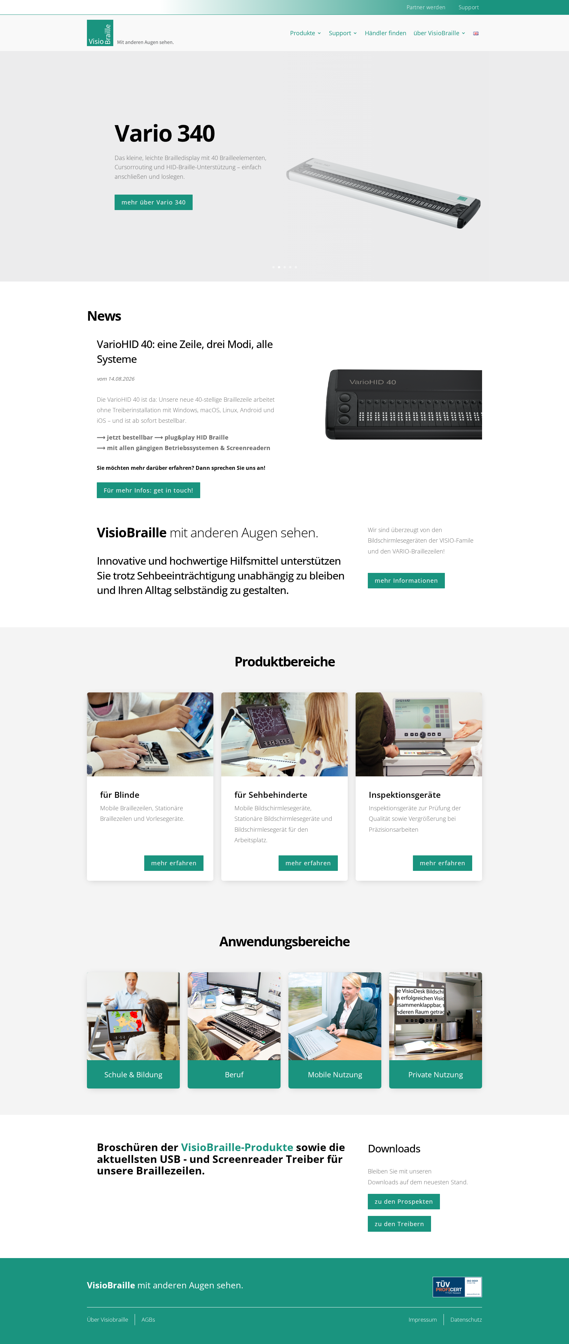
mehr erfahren (174, 863)
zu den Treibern (399, 1224)
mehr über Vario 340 (154, 202)
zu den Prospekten (404, 1201)
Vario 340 (165, 132)
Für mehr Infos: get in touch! (148, 490)
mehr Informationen (406, 580)
